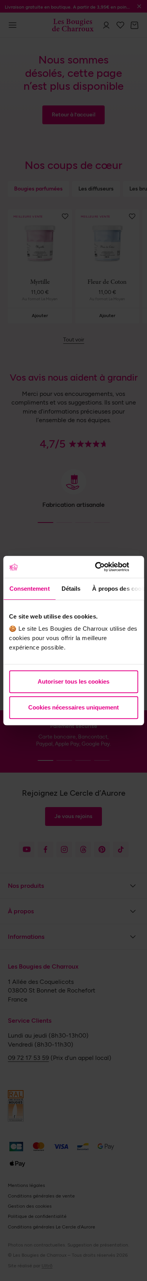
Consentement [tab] (29, 588)
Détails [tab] (70, 588)
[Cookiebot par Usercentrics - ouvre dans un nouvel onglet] (104, 567)
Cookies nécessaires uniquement (73, 707)
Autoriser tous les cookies (73, 681)
